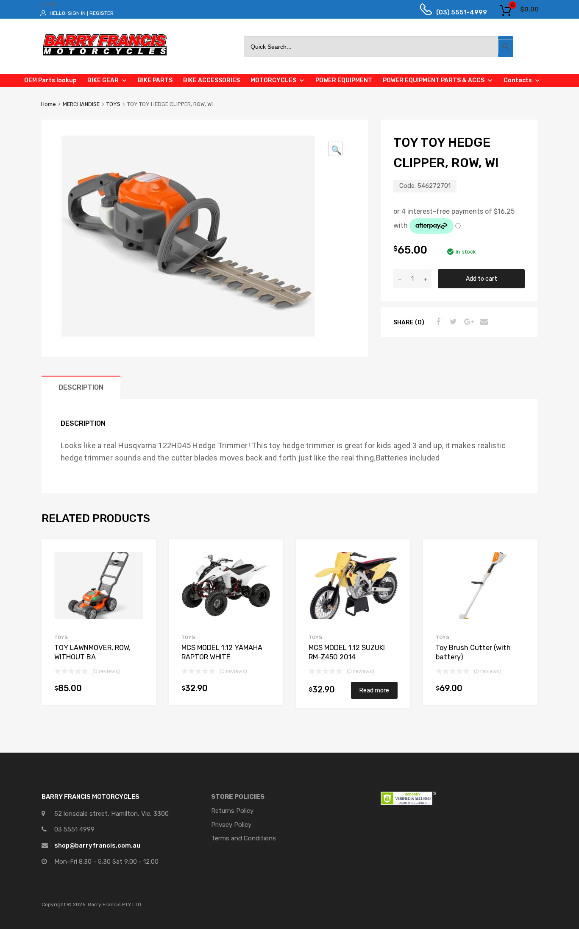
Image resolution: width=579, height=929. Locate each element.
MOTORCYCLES (273, 80)
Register (101, 13)
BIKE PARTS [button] (155, 80)
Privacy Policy (231, 825)
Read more (374, 690)
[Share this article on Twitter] (452, 321)
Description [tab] (80, 387)
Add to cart (481, 278)
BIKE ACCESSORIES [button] (211, 80)
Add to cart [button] (139, 689)
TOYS (113, 104)
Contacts (518, 80)
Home (48, 104)
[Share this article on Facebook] (437, 321)
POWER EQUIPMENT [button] (343, 80)
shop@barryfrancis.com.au (97, 845)
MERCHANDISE (81, 104)
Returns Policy (232, 811)
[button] (335, 149)
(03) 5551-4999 (455, 12)
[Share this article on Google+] (467, 321)
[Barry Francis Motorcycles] (105, 55)
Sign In (77, 13)
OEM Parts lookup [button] (50, 80)
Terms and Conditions (243, 838)
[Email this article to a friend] (482, 321)
